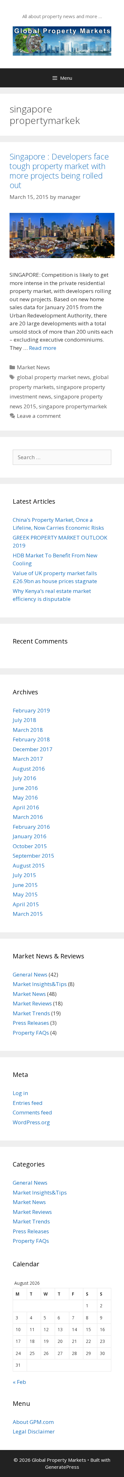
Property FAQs (31, 1032)
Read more (42, 347)
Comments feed (32, 1112)
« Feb (19, 1381)
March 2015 (28, 913)
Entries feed (28, 1102)
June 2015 (25, 884)
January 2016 (29, 836)
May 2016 (25, 797)
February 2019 (31, 710)
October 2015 (30, 846)
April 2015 (26, 904)
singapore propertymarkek (73, 406)
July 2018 (24, 720)
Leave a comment (39, 415)
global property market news (53, 377)
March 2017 (28, 758)
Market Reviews (32, 1003)
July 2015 (24, 875)
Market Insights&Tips (40, 984)
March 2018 (28, 729)
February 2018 (31, 739)
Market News (33, 367)
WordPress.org (31, 1122)
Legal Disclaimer (34, 1431)
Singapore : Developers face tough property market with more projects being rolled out (59, 170)
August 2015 (29, 865)
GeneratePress (62, 1467)
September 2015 (33, 855)
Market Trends (31, 1013)
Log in (20, 1093)
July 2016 (24, 778)
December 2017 (32, 749)
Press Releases (31, 1022)
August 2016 (29, 768)
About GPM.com (33, 1422)
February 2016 (31, 826)
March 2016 (28, 816)
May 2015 (25, 894)
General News (30, 974)
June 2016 (25, 788)
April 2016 (26, 807)
